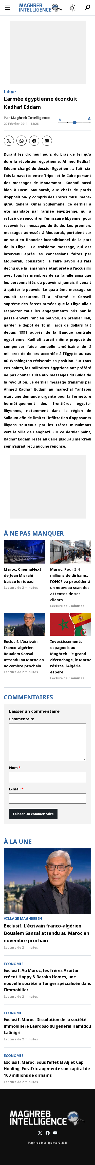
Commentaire (21, 719)
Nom (15, 768)
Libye (10, 92)
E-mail (16, 789)
